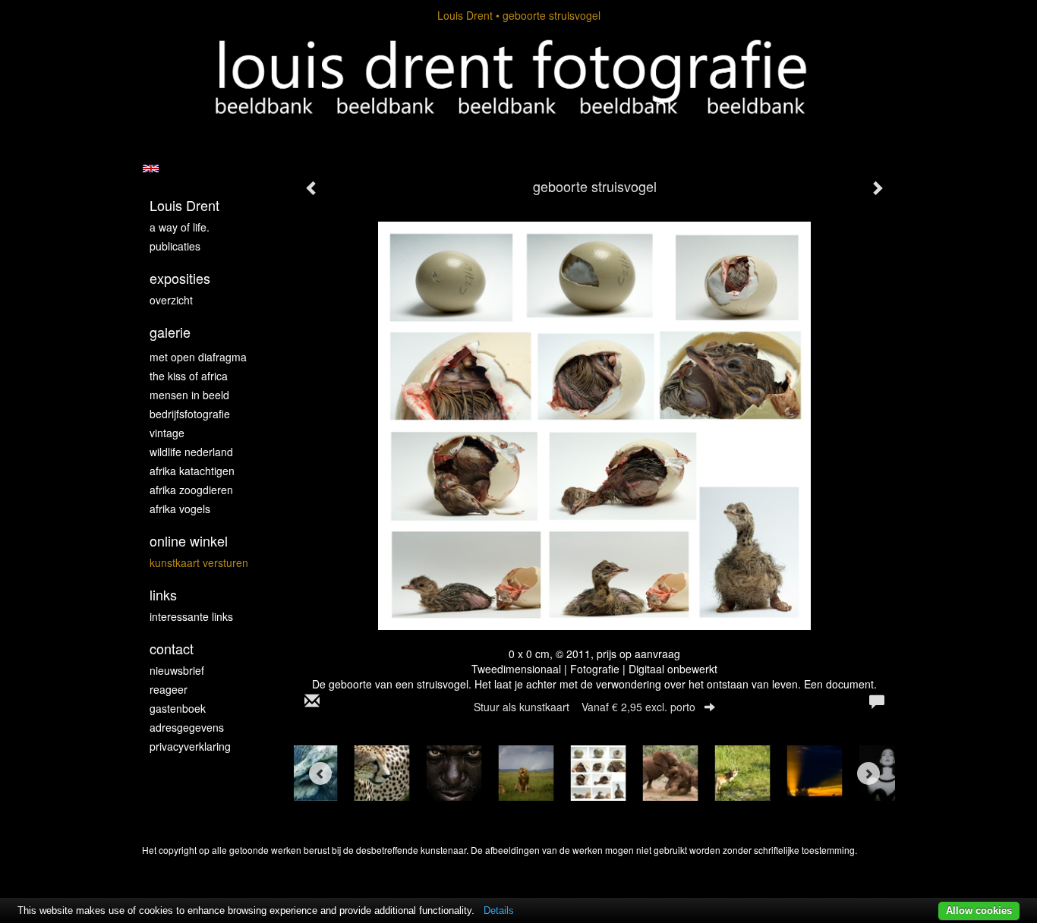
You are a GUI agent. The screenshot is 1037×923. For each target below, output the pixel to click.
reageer (169, 689)
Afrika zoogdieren (191, 489)
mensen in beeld (189, 394)
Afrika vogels (180, 508)
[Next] (868, 773)
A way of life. (180, 227)
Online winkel (189, 540)
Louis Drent (465, 15)
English (150, 168)
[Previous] (320, 773)
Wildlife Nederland (191, 451)
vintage (167, 432)
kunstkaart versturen (199, 562)
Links (163, 594)
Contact (172, 648)
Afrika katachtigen (192, 470)
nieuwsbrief (177, 670)
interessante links (191, 616)
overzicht (171, 299)
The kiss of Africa (189, 375)
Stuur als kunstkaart (584, 706)
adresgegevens (187, 727)
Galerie (170, 332)
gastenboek (178, 708)
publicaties (175, 246)
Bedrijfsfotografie (190, 413)
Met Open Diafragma (198, 356)
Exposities (180, 278)
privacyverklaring (190, 746)
